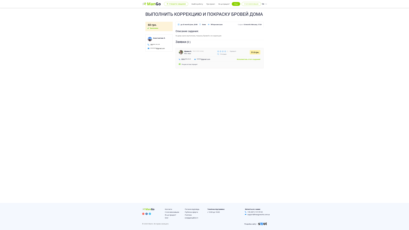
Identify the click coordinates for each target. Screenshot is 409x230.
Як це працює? (224, 4)
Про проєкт (210, 4)
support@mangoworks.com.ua (258, 214)
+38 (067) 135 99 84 (255, 212)
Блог (166, 218)
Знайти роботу (197, 4)
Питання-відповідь (192, 209)
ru (266, 4)
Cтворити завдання (176, 4)
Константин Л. (159, 38)
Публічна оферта (191, 212)
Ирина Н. (188, 51)
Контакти (168, 209)
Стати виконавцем (251, 4)
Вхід (236, 4)
